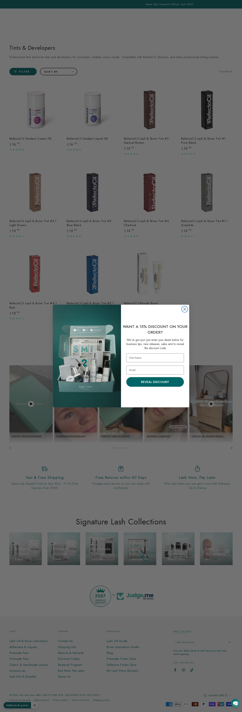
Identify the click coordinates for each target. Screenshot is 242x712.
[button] (235, 703)
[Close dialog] (185, 309)
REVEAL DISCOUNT (155, 382)
